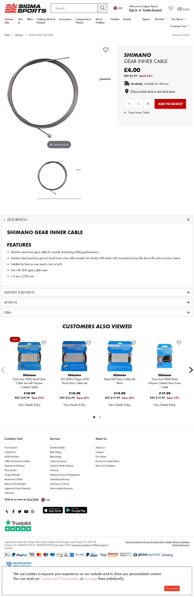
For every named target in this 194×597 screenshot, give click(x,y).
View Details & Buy (29, 405)
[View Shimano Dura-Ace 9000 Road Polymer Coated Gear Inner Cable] (164, 356)
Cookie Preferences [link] (180, 545)
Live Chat (32, 499)
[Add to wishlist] (105, 49)
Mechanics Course (59, 483)
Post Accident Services (61, 488)
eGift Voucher (12, 456)
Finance (54, 470)
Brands (127, 19)
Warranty (9, 493)
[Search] (102, 8)
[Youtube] (26, 511)
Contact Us (10, 452)
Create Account (152, 10)
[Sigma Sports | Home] (25, 8)
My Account (11, 447)
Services (55, 439)
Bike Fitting (55, 452)
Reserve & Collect (14, 479)
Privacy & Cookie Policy (107, 461)
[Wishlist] (170, 8)
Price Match (11, 470)
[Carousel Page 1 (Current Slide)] (94, 417)
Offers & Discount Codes (17, 461)
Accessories (65, 19)
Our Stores (100, 456)
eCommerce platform (81, 545)
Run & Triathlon (100, 20)
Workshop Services (60, 479)
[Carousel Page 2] (100, 417)
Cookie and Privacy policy (60, 578)
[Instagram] (32, 511)
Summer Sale (9, 20)
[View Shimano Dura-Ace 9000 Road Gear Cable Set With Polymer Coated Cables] (29, 356)
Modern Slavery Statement (177, 541)
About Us (101, 439)
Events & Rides (57, 447)
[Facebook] (13, 511)
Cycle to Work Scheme (61, 465)
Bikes (30, 19)
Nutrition (115, 19)
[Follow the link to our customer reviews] (22, 525)
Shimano (19, 34)
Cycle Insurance (58, 461)
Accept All (172, 588)
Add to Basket (170, 104)
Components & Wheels (83, 20)
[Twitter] (19, 511)
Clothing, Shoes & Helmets (46, 20)
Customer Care (14, 439)
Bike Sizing (55, 456)
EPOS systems (100, 545)
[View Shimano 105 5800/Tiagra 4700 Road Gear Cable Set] (74, 356)
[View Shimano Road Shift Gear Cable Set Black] (119, 356)
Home (7, 34)
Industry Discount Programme (65, 474)
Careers (99, 452)
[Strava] (7, 511)
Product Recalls (12, 474)
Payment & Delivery (15, 465)
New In (20, 20)
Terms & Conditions (105, 465)
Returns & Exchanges (15, 483)
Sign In (133, 10)
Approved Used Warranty (18, 488)
